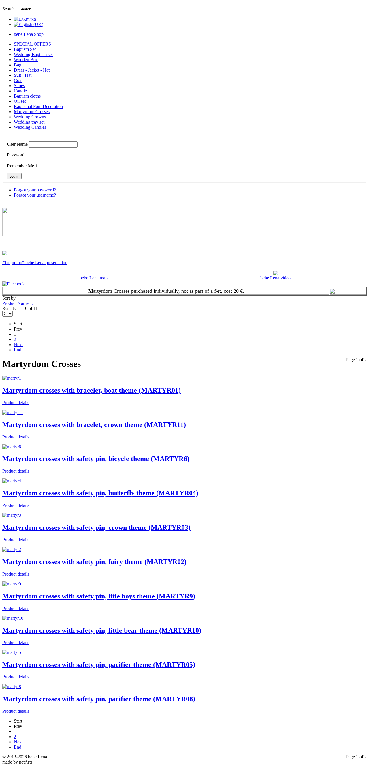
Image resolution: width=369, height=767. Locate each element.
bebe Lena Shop (29, 34)
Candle (20, 90)
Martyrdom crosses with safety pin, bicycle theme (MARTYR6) (95, 458)
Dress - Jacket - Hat (32, 70)
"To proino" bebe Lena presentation (34, 262)
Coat (18, 80)
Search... (10, 8)
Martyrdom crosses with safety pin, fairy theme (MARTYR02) (94, 562)
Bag (17, 64)
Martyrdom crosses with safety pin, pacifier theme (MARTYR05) (98, 664)
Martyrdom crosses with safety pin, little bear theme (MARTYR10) (101, 630)
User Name (17, 144)
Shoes (19, 85)
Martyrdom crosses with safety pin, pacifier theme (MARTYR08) (98, 699)
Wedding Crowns (30, 116)
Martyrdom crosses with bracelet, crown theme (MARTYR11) (94, 424)
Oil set (20, 101)
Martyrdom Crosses (32, 111)
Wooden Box (26, 59)
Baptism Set (25, 49)
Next (18, 344)
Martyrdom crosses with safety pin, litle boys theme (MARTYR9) (98, 596)
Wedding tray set (29, 122)
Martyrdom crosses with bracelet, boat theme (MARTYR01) (91, 390)
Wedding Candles (30, 127)
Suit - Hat (22, 75)
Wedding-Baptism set (33, 54)
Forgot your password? (35, 189)
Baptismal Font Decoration (38, 106)
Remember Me (20, 165)
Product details (15, 402)
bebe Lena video (275, 277)
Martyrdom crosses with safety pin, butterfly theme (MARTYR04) (100, 493)
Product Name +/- (18, 303)
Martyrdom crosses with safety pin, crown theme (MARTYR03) (96, 527)
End (17, 349)
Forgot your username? (35, 195)
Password (16, 154)
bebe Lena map (94, 277)
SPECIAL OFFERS (32, 44)
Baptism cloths (27, 96)
